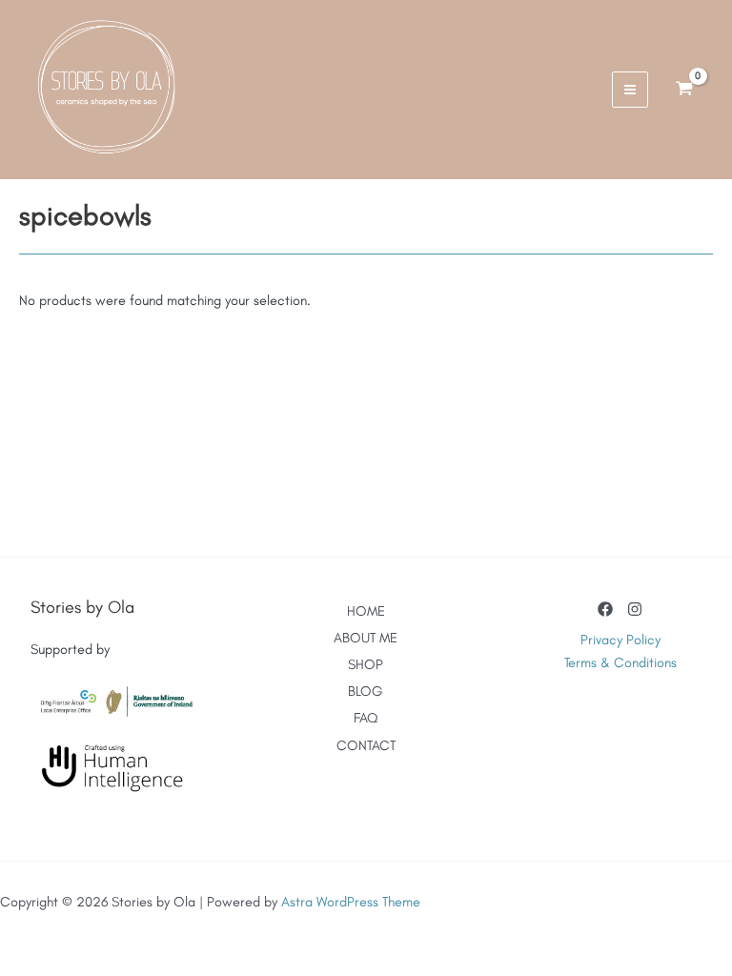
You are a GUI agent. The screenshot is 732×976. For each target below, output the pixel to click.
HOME (366, 611)
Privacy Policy (620, 639)
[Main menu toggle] (630, 89)
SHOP (365, 664)
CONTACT (366, 745)
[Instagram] (634, 609)
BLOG (365, 691)
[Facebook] (605, 609)
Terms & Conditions (620, 662)
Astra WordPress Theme (350, 901)
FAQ (365, 717)
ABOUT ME (365, 637)
